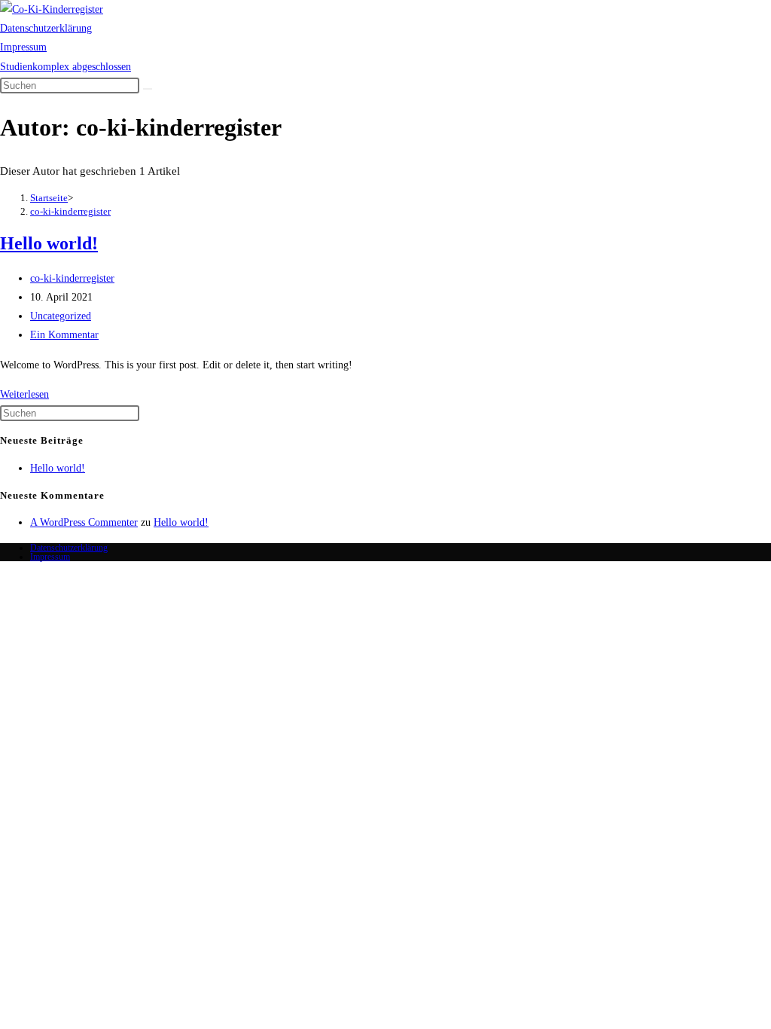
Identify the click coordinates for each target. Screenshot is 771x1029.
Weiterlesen (24, 394)
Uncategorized (60, 316)
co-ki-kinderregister (70, 211)
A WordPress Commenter (84, 522)
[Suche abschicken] (147, 88)
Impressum (23, 47)
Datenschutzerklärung (46, 28)
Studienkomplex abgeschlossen (65, 66)
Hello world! (49, 243)
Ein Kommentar (64, 334)
